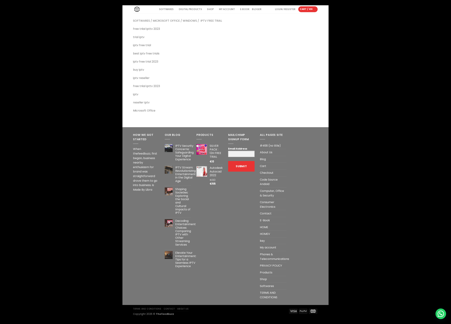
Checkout (266, 173)
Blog (263, 159)
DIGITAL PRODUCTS (190, 9)
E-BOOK (245, 9)
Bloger (256, 9)
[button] (440, 313)
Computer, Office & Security (272, 193)
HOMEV (265, 234)
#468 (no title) (270, 146)
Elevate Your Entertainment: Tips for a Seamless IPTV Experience (185, 259)
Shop (263, 279)
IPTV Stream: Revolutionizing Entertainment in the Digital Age (185, 174)
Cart (263, 166)
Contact (265, 213)
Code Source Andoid (269, 182)
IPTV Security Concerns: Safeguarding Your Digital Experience (184, 152)
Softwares (166, 9)
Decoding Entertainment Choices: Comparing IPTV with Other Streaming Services (185, 232)
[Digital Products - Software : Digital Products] (141, 9)
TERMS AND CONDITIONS (268, 295)
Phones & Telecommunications (274, 256)
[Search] (155, 9)
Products (266, 272)
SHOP (210, 9)
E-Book (265, 220)
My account (268, 247)
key (262, 241)
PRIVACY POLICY (271, 266)
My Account (227, 9)
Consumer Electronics (267, 204)
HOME (264, 227)
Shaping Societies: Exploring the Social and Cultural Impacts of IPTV (182, 201)
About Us (266, 152)
